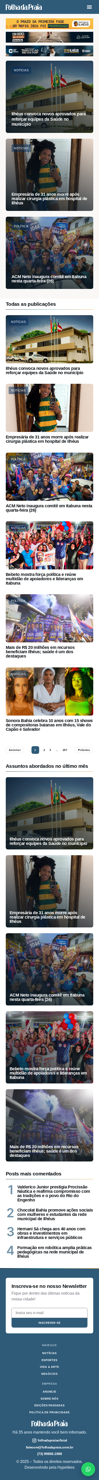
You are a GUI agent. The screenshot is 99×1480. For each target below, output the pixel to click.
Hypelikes (65, 1467)
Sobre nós (49, 1398)
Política (18, 459)
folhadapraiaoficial (52, 1440)
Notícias (18, 322)
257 (65, 749)
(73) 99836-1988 (49, 1454)
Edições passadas (49, 1405)
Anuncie (49, 1391)
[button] (89, 7)
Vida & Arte (49, 1366)
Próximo (84, 750)
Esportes (49, 1360)
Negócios (49, 1373)
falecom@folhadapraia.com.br (49, 1447)
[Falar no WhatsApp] (88, 1469)
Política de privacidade (49, 1412)
